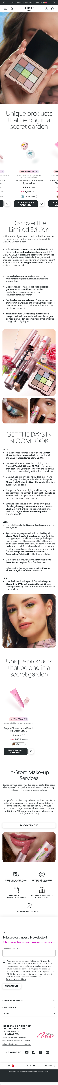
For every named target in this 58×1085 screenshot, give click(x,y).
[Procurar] (12, 9)
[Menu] (5, 9)
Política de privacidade (16, 979)
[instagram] (26, 1052)
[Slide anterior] (4, 2)
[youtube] (47, 1052)
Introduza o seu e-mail (12, 949)
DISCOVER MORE (29, 825)
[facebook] (33, 1052)
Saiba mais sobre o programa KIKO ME (16, 1044)
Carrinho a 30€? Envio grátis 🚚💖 (29, 2)
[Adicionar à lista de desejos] (7, 203)
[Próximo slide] (54, 2)
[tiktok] (40, 1052)
